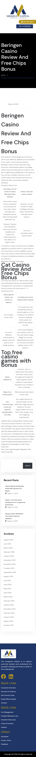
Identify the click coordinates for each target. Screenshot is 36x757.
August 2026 (8, 540)
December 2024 (10, 609)
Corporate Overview (8, 688)
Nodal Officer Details (8, 699)
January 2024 (9, 617)
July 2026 (7, 544)
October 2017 (9, 625)
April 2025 (7, 593)
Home (3, 75)
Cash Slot (5, 447)
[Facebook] (3, 676)
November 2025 (9, 564)
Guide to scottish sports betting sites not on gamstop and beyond (15, 502)
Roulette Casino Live (9, 185)
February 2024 (9, 613)
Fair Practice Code (7, 695)
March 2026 (8, 548)
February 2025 (9, 601)
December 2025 (9, 560)
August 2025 (8, 576)
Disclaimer (4, 737)
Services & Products (8, 692)
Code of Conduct (7, 724)
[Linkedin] (10, 676)
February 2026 (9, 552)
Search (27, 466)
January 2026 (9, 556)
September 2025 (10, 572)
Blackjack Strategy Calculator (12, 261)
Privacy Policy (6, 740)
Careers (4, 727)
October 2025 (9, 568)
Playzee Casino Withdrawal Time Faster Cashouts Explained (14, 516)
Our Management (7, 712)
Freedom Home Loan (8, 720)
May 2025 (7, 589)
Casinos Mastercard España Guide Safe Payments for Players (14, 488)
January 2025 (9, 605)
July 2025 (7, 581)
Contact (4, 703)
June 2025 (7, 585)
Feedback (4, 744)
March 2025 (8, 597)
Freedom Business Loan (9, 716)
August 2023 (8, 621)
